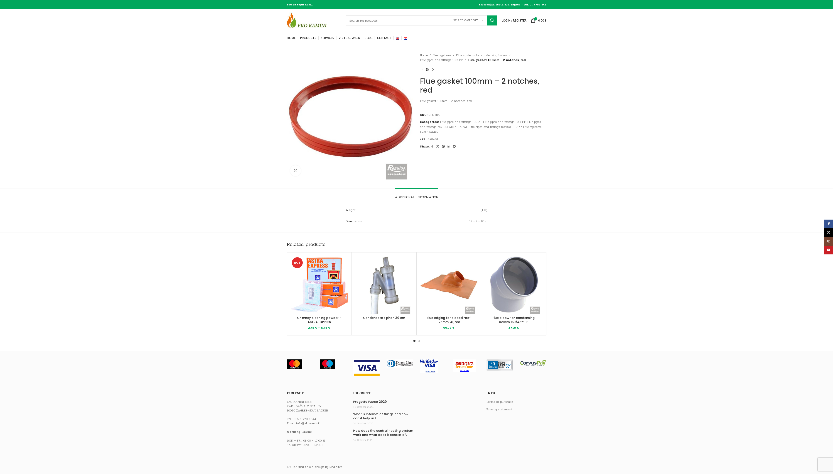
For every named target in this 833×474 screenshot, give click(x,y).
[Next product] (433, 69)
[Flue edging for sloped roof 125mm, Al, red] (449, 285)
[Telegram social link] (454, 147)
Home (424, 55)
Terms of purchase (499, 402)
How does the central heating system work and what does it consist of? (383, 433)
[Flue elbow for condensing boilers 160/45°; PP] (514, 285)
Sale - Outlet (429, 131)
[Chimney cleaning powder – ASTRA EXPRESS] (319, 285)
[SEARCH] (492, 20)
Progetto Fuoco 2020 (370, 402)
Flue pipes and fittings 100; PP (441, 60)
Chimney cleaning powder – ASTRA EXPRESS (319, 320)
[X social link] (438, 147)
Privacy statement (499, 409)
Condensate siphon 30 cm (384, 318)
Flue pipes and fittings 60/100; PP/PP (495, 127)
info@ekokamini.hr (309, 423)
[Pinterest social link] (443, 147)
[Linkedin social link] (448, 147)
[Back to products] (427, 69)
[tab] (416, 194)
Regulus (433, 138)
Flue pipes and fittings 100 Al (460, 122)
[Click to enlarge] (295, 170)
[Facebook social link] (432, 147)
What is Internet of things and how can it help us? (380, 416)
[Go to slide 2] (419, 341)
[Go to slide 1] (414, 341)
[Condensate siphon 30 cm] (384, 285)
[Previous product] (422, 69)
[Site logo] (314, 20)
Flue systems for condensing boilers (481, 55)
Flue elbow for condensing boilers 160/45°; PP (513, 320)
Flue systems (442, 55)
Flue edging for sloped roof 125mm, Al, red (449, 320)
